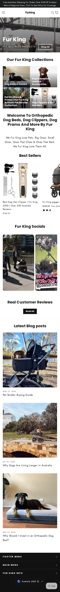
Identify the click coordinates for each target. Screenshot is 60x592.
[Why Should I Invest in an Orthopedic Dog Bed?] (30, 500)
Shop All (45, 46)
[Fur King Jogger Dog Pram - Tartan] (50, 210)
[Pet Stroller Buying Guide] (30, 359)
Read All (30, 311)
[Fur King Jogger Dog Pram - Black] (44, 210)
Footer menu (12, 556)
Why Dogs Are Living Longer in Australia (27, 465)
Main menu (10, 565)
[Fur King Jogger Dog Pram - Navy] (47, 210)
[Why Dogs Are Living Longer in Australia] (30, 430)
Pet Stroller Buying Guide (18, 395)
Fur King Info (13, 573)
